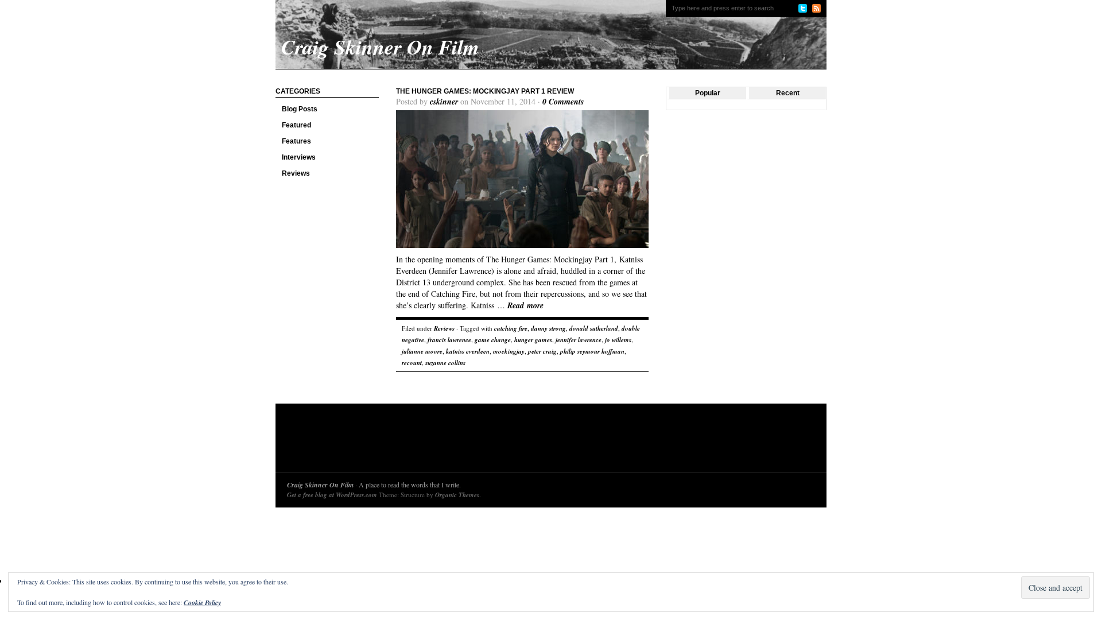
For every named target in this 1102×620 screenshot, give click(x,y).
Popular (707, 93)
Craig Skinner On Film (320, 485)
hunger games (533, 339)
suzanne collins (445, 362)
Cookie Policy (202, 602)
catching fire (510, 328)
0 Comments (563, 101)
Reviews (296, 173)
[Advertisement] (496, 441)
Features (296, 141)
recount (412, 362)
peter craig (542, 351)
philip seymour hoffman (592, 351)
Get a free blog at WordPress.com (332, 494)
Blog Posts (299, 109)
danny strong (548, 328)
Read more (525, 305)
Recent (788, 93)
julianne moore (422, 351)
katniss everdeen (468, 351)
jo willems (618, 339)
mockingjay (509, 351)
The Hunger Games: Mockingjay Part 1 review (485, 91)
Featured (296, 125)
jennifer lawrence (579, 339)
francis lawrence (449, 339)
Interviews (299, 157)
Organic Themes (457, 494)
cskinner (444, 101)
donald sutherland (593, 328)
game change (493, 339)
